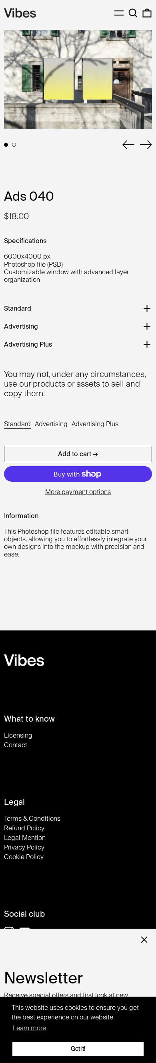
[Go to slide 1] (6, 145)
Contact (15, 745)
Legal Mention (25, 838)
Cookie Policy (24, 857)
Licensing (18, 735)
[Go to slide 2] (14, 145)
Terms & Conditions (32, 818)
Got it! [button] (78, 1048)
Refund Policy (24, 828)
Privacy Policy (24, 847)
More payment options (78, 492)
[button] (133, 13)
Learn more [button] (29, 1028)
